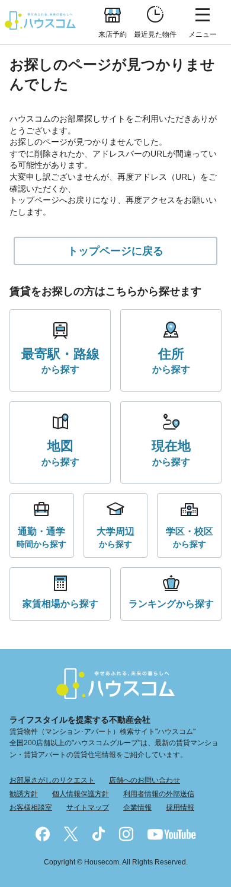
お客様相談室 (30, 807)
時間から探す (41, 537)
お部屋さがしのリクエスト (52, 780)
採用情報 (180, 807)
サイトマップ (87, 807)
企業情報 (137, 807)
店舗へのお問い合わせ (144, 780)
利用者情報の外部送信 (158, 794)
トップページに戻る (115, 251)
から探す (60, 360)
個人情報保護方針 (80, 794)
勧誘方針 (23, 794)
